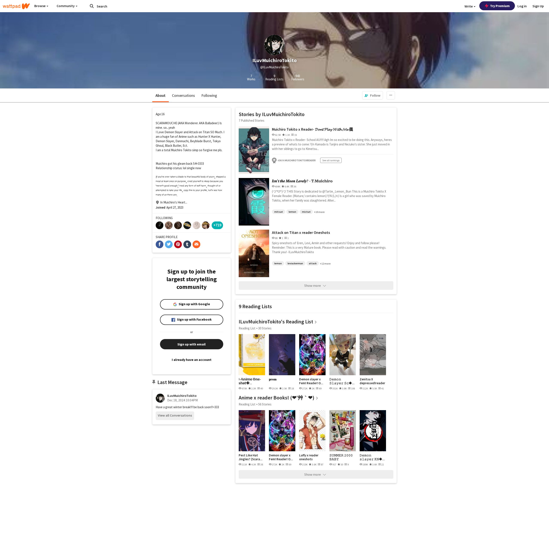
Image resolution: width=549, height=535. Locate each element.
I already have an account (191, 359)
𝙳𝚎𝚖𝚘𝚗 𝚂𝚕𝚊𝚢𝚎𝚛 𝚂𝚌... (341, 381)
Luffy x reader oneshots (308, 457)
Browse (40, 6)
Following (209, 95)
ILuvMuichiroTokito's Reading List (276, 321)
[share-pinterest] (178, 244)
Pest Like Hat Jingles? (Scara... (250, 457)
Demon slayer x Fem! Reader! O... (311, 381)
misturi (306, 211)
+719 (217, 225)
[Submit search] (92, 6)
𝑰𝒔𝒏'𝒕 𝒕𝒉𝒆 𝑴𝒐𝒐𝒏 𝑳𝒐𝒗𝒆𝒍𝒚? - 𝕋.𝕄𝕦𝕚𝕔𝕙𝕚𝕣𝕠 (302, 180)
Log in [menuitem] (522, 6)
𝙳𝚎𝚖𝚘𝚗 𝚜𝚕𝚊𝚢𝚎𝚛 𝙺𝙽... (372, 457)
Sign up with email (191, 344)
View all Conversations (175, 415)
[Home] (16, 6)
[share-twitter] (169, 244)
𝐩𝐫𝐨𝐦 (273, 379)
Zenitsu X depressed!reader (372, 381)
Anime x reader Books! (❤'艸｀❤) (276, 397)
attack (313, 263)
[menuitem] (372, 95)
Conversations (183, 95)
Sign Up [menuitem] (538, 6)
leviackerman (295, 263)
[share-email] (196, 244)
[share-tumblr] (187, 244)
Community (66, 6)
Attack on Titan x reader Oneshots (301, 232)
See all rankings (330, 160)
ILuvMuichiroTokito (182, 396)
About (160, 95)
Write (469, 6)
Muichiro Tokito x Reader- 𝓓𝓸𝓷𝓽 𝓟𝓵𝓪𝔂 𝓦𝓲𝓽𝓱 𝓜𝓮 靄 (312, 129)
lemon (292, 211)
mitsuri (278, 211)
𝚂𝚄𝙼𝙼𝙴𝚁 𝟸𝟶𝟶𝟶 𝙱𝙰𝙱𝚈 (341, 457)
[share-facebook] (159, 244)
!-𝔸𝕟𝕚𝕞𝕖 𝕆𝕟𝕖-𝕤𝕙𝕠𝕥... (250, 381)
